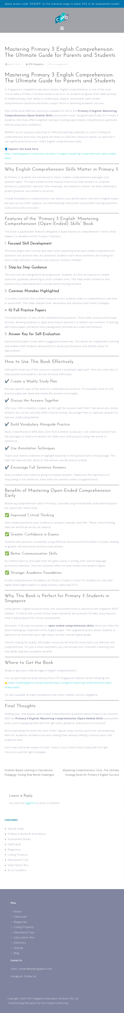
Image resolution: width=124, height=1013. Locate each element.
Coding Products (18, 854)
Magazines (14, 849)
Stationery (20, 942)
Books (17, 911)
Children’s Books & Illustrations (27, 833)
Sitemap (18, 948)
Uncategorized (59, 64)
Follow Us (30, 976)
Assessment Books (19, 839)
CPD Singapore (36, 64)
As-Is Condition (17, 870)
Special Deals (16, 828)
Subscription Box (18, 865)
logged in (30, 803)
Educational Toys (18, 859)
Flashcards (14, 844)
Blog (16, 953)
